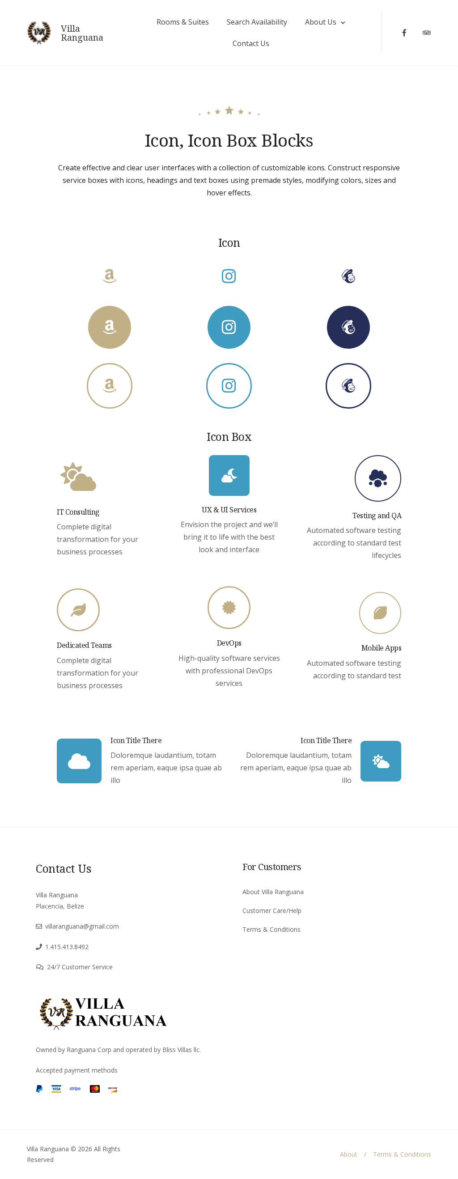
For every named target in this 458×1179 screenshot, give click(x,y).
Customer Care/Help (271, 910)
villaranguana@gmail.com (82, 926)
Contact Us (251, 43)
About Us (320, 22)
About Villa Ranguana (273, 891)
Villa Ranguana (82, 33)
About (348, 1154)
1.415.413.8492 (67, 946)
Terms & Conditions (271, 929)
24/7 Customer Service (80, 967)
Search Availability (257, 22)
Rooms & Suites (183, 22)
